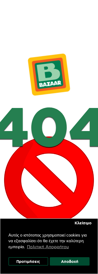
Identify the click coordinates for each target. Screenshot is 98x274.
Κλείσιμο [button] (83, 223)
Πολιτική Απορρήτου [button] (48, 246)
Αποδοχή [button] (69, 261)
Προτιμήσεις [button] (28, 261)
